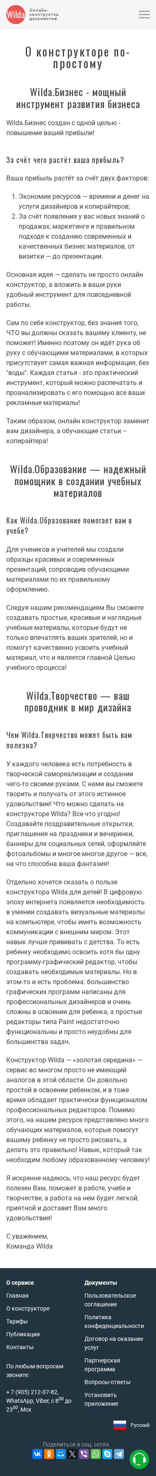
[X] (72, 1454)
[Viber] (84, 1454)
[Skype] (107, 1454)
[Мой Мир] (61, 1454)
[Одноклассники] (49, 1454)
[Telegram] (119, 1454)
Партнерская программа (102, 1364)
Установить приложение (101, 1399)
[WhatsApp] (96, 1454)
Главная (17, 1295)
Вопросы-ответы (107, 1382)
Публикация (23, 1334)
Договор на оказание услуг (113, 1343)
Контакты (20, 1347)
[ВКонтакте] (37, 1454)
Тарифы (17, 1321)
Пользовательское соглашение (110, 1300)
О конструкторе (28, 1308)
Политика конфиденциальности (114, 1321)
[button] (144, 14)
